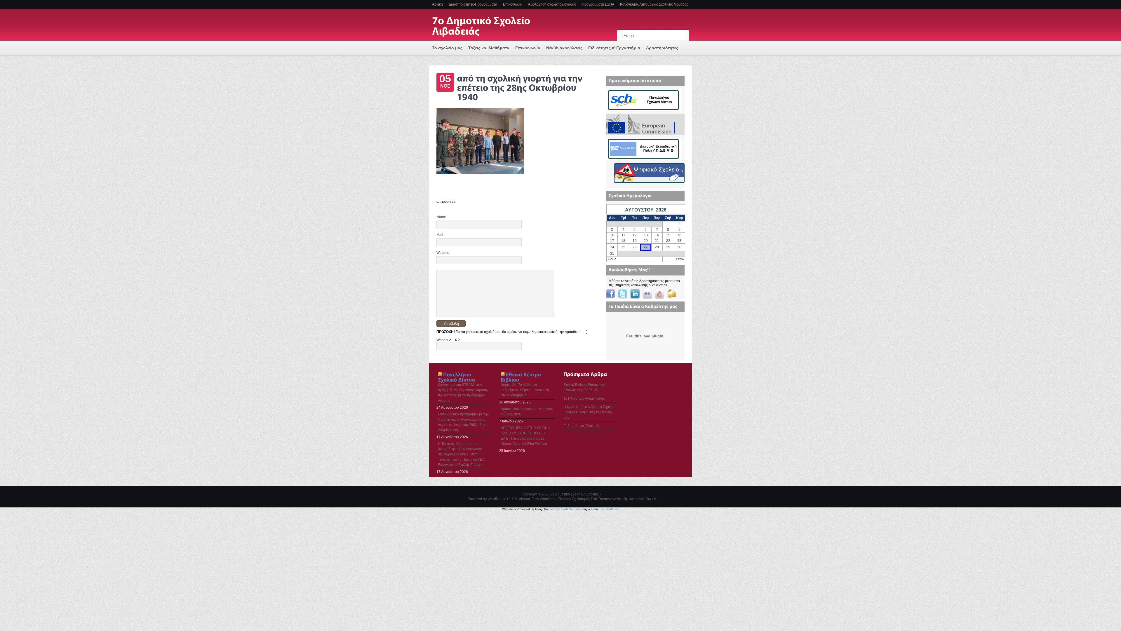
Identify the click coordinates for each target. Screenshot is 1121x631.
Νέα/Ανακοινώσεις (564, 48)
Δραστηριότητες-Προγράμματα (473, 4)
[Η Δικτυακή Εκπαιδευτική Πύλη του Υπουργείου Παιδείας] (644, 158)
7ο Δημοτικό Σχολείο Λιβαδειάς (575, 494)
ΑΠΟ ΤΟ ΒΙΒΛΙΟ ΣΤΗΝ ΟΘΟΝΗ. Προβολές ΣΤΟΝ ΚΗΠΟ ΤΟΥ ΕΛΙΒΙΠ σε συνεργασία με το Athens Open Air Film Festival (526, 436)
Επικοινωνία (512, 4)
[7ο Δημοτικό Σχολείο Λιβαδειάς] (490, 26)
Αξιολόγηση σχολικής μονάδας (552, 4)
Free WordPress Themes (551, 499)
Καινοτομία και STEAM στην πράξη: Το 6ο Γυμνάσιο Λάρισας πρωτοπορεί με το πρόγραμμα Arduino (463, 393)
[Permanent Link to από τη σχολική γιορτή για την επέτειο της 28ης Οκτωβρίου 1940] (520, 86)
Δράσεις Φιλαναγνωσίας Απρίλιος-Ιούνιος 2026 (527, 411)
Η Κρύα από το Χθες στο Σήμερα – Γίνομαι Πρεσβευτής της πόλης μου (590, 412)
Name (441, 217)
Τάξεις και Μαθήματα (488, 48)
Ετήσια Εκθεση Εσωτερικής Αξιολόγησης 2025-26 (584, 387)
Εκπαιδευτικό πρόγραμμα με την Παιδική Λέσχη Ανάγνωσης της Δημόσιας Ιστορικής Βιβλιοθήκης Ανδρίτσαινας (463, 422)
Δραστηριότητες (662, 48)
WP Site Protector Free (565, 509)
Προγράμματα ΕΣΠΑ (598, 4)
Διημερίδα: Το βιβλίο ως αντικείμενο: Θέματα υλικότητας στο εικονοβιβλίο (525, 390)
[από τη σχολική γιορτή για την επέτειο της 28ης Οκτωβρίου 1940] (480, 173)
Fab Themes (601, 499)
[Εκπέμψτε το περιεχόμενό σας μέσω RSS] (440, 373)
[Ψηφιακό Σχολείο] (649, 181)
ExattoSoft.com (608, 509)
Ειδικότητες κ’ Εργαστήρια (614, 48)
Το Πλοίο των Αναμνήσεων (584, 398)
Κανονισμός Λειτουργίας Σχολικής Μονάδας (654, 4)
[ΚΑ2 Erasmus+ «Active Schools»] (642, 133)
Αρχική (437, 4)
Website (442, 253)
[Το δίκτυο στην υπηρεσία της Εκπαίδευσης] (456, 376)
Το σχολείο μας (447, 48)
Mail (439, 235)
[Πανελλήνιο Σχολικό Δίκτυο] (644, 109)
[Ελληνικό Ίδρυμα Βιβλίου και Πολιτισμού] (521, 376)
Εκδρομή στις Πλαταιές (581, 426)
